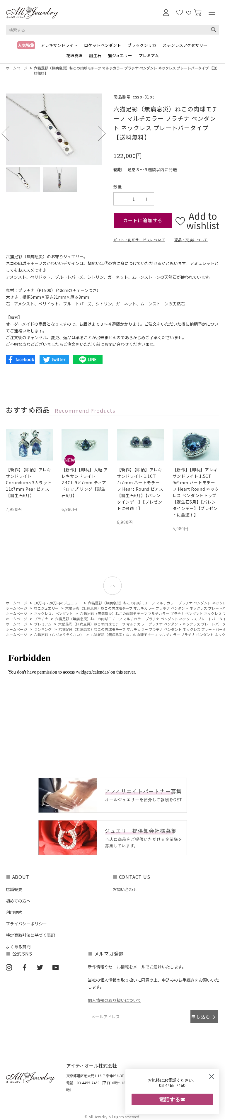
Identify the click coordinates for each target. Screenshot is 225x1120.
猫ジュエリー (120, 55)
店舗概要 (14, 889)
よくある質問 (18, 946)
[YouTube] (55, 967)
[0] (198, 12)
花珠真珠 (74, 55)
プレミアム (149, 55)
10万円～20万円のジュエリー (57, 602)
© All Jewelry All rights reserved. (112, 1116)
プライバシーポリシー (26, 924)
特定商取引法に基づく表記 (30, 935)
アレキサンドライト (59, 45)
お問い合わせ (124, 889)
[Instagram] (9, 967)
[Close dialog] (212, 1076)
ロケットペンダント (102, 45)
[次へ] (98, 133)
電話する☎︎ (172, 1099)
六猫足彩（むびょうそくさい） (59, 634)
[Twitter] (40, 967)
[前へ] (9, 133)
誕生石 (95, 55)
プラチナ (41, 618)
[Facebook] (24, 967)
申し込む (201, 1016)
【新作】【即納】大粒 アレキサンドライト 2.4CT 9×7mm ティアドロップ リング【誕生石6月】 (85, 482)
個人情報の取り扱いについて (114, 1000)
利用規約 (14, 912)
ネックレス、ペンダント (53, 613)
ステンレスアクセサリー (185, 45)
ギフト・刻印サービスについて (139, 239)
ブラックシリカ (141, 45)
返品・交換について (190, 239)
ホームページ (16, 67)
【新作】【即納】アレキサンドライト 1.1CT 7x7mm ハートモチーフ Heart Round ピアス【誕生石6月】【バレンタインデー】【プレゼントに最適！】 (140, 489)
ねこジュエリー (46, 608)
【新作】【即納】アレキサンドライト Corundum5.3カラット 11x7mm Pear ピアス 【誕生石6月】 (29, 482)
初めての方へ (18, 901)
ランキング (43, 629)
